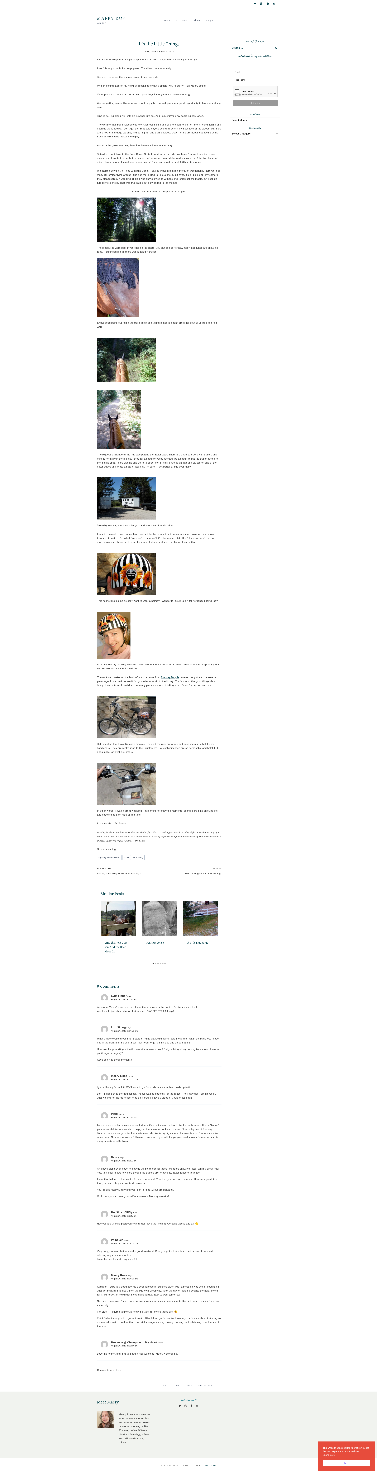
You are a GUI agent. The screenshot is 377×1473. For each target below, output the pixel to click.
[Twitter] (255, 3)
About (197, 20)
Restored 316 (209, 1465)
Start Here (182, 20)
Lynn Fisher (119, 995)
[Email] (274, 3)
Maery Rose (119, 1075)
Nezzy (115, 1157)
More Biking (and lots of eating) (203, 871)
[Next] (214, 931)
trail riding (138, 857)
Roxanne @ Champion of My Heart (134, 1342)
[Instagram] (261, 3)
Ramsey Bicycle (170, 677)
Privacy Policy (206, 1386)
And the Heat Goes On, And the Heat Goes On (116, 947)
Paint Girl (117, 1239)
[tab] (153, 963)
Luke (126, 857)
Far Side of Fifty (122, 1212)
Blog (189, 1386)
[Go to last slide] (104, 931)
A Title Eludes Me (197, 942)
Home (167, 20)
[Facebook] (268, 3)
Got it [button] (346, 1463)
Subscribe (255, 103)
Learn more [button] (329, 1455)
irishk (114, 1113)
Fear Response (155, 942)
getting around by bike (109, 857)
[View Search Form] (249, 3)
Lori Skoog (118, 1027)
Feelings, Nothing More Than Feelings (119, 871)
